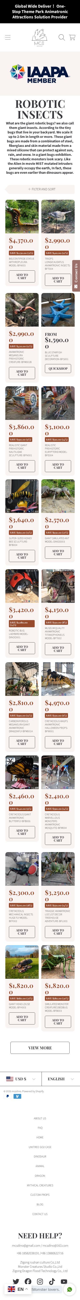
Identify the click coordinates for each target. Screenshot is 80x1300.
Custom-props (40, 1195)
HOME (40, 1137)
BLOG (40, 1204)
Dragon (40, 1176)
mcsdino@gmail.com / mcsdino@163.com (40, 1245)
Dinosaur (40, 1157)
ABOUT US (40, 1118)
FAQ (40, 1128)
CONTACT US (40, 1214)
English (56, 1078)
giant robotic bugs (40, 123)
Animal (40, 1166)
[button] (8, 37)
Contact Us (76, 273)
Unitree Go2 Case (40, 1147)
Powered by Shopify (33, 1091)
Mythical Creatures (40, 1185)
